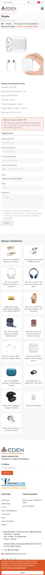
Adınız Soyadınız (8, 148)
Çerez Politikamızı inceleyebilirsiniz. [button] (14, 568)
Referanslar (5, 514)
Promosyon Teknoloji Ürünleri (26, 24)
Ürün (3, 175)
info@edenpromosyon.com (15, 554)
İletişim (4, 525)
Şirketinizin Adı (7, 139)
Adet (3, 184)
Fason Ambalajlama (9, 511)
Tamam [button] (22, 572)
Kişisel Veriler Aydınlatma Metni (32, 501)
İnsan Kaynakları (7, 521)
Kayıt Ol (6, 473)
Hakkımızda (5, 504)
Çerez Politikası (29, 506)
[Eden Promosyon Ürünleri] (8, 8)
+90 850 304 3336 (11, 550)
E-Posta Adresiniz (8, 156)
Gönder (6, 223)
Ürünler (9, 24)
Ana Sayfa (5, 500)
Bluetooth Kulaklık (8, 27)
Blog (3, 518)
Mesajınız (5, 192)
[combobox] (4, 169)
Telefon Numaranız (9, 165)
